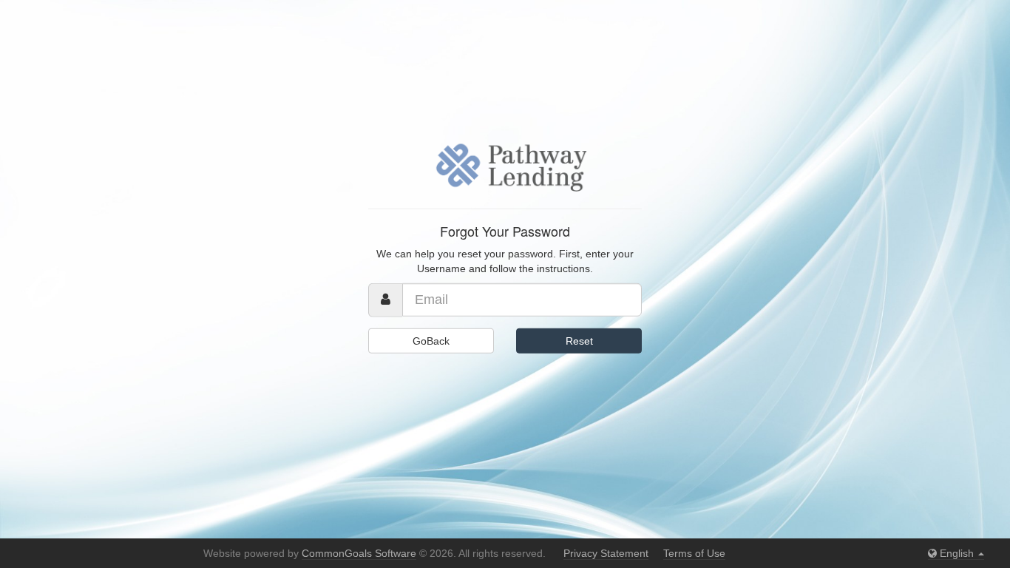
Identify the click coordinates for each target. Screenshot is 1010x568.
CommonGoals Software (359, 553)
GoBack (431, 341)
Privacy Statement (605, 553)
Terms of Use (694, 553)
